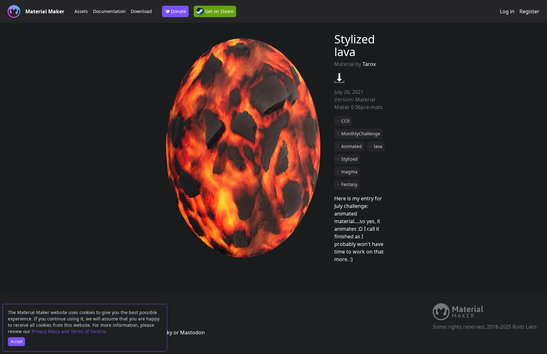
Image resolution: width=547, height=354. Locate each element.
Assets (81, 11)
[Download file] (339, 78)
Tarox (369, 64)
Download (141, 11)
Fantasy (349, 184)
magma (349, 172)
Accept (16, 341)
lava (378, 146)
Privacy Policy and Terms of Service (68, 331)
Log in (507, 11)
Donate (178, 11)
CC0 (345, 121)
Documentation (109, 11)
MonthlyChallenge (360, 134)
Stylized (349, 159)
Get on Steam (219, 11)
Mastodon (192, 332)
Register (529, 11)
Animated (351, 146)
